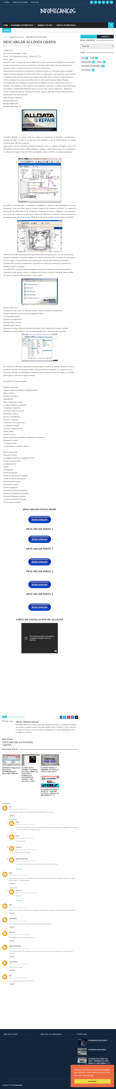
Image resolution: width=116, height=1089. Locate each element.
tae (10, 807)
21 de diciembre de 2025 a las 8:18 (19, 948)
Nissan (99, 62)
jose (10, 975)
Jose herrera (13, 962)
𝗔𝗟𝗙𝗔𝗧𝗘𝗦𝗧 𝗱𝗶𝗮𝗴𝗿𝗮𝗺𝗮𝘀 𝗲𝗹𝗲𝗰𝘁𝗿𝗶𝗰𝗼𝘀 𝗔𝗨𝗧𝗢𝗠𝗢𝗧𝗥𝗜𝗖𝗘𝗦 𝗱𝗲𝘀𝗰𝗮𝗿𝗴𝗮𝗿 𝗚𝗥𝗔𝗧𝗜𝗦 (11, 770)
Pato (17, 822)
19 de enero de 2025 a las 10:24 (19, 875)
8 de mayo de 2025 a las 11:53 (25, 838)
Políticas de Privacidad (20, 2)
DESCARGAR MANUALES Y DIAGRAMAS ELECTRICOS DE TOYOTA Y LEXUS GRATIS (50, 770)
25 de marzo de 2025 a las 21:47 (19, 907)
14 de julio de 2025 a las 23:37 (18, 921)
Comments (105, 36)
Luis (17, 836)
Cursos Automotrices (66, 25)
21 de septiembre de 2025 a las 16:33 (27, 893)
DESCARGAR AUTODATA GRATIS (97, 1040)
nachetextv (13, 918)
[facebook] (95, 2)
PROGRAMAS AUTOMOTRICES (22, 25)
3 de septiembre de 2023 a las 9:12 (19, 809)
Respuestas (14, 819)
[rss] (103, 2)
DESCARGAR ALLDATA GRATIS (97, 1049)
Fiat (82, 58)
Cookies (6, 2)
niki (10, 905)
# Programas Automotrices (16, 717)
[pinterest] (111, 2)
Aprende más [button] (88, 1075)
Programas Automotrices (17, 37)
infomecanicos (58, 11)
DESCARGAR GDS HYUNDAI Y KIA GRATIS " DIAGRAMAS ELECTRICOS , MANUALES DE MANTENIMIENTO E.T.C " (50, 792)
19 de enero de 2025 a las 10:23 (25, 824)
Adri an (18, 847)
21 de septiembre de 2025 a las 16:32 (27, 849)
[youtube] (107, 2)
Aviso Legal (35, 2)
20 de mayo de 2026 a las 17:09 (19, 977)
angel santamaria (22, 859)
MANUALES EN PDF (45, 25)
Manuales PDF (86, 62)
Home (6, 25)
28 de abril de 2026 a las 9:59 (18, 964)
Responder (12, 815)
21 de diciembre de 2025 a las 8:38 (26, 861)
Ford (92, 58)
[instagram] (99, 2)
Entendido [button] (92, 1081)
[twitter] (91, 2)
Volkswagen (86, 70)
